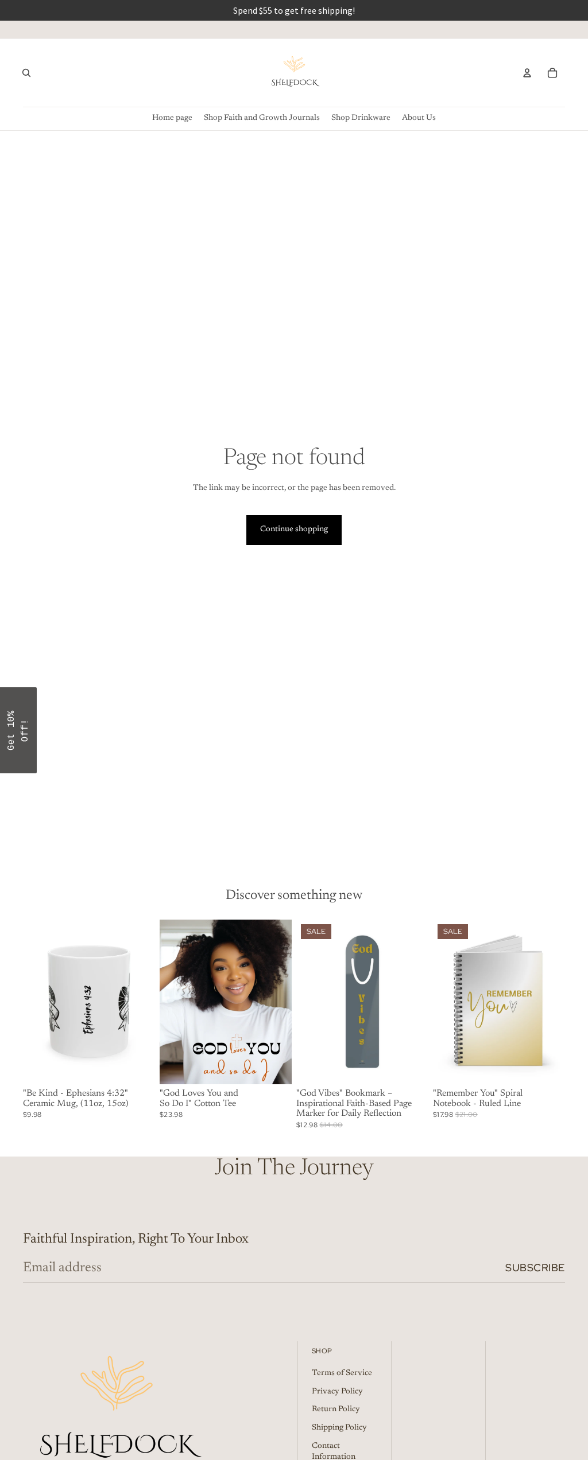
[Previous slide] (35, 1001)
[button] (18, 730)
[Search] (26, 72)
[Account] (527, 72)
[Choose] (137, 1066)
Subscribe (535, 1267)
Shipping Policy (339, 1428)
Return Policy (336, 1410)
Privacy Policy (337, 1392)
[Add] (410, 1066)
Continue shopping (294, 529)
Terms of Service (342, 1373)
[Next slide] (142, 1001)
